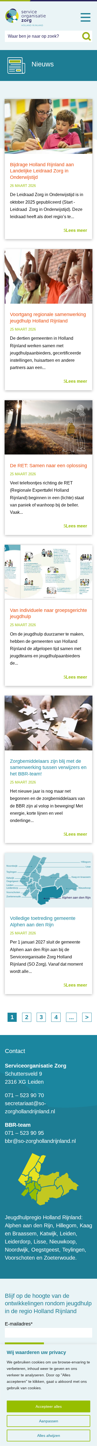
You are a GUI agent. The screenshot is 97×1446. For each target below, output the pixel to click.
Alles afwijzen (48, 1435)
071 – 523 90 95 (24, 1133)
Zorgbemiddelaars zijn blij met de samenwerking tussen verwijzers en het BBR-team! (48, 768)
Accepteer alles (49, 1406)
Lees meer (76, 230)
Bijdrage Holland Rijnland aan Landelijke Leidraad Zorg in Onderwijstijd (42, 171)
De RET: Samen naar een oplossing (48, 465)
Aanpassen (48, 1421)
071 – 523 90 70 (24, 1095)
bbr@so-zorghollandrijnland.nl (40, 1141)
